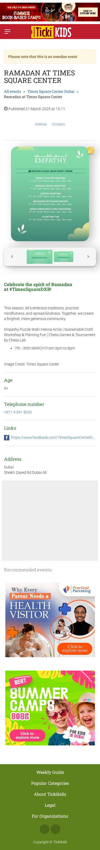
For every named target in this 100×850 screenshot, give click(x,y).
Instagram (55, 829)
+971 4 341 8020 (18, 412)
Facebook (44, 829)
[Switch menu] (7, 31)
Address (41, 124)
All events (12, 91)
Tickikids (60, 842)
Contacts (58, 124)
